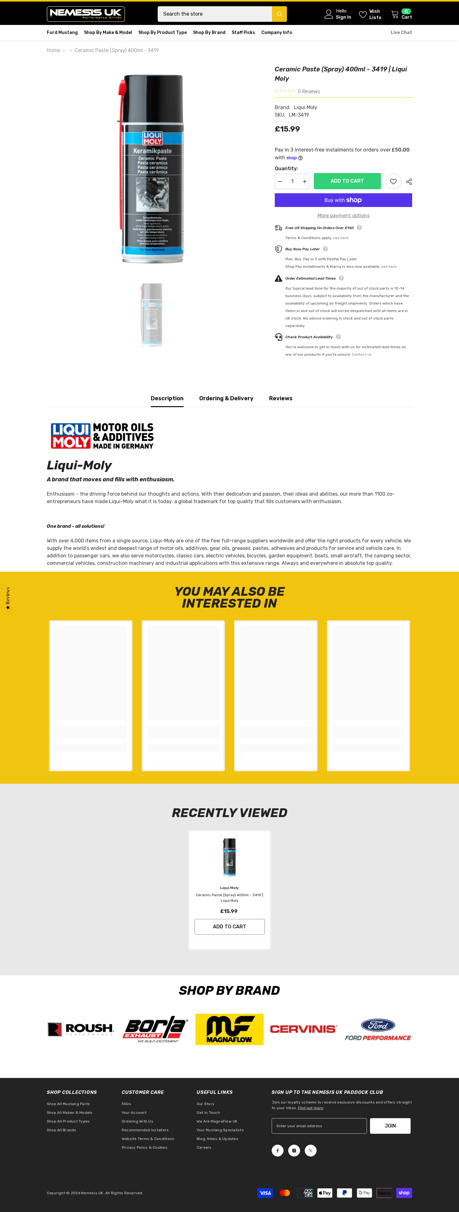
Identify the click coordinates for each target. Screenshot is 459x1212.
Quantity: (286, 168)
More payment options (344, 216)
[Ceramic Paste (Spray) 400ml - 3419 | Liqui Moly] (230, 857)
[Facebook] (278, 1151)
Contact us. (362, 354)
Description (167, 398)
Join (390, 1126)
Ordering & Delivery (226, 398)
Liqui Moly (305, 107)
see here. (341, 238)
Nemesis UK (92, 1193)
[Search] (222, 14)
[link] (91, 736)
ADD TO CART (346, 181)
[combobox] (215, 14)
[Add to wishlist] (393, 181)
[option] (151, 169)
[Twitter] (311, 1151)
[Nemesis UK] (81, 1029)
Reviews (281, 398)
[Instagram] (294, 1151)
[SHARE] (406, 181)
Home (53, 50)
